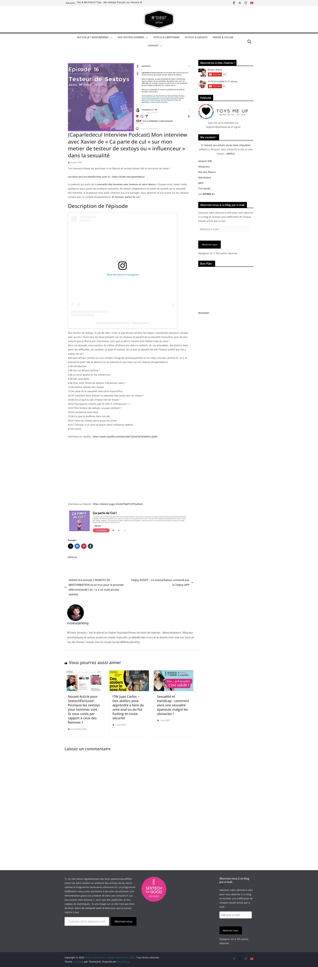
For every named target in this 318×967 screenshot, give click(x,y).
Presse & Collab (223, 37)
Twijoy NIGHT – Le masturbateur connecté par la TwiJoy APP (160, 582)
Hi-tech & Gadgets (196, 37)
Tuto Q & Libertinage (166, 37)
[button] (110, 37)
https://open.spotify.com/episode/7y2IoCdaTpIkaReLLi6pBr (125, 436)
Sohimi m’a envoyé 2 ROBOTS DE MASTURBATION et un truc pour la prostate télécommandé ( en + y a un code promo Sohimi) (96, 587)
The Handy (204, 188)
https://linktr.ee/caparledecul (128, 176)
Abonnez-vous (209, 244)
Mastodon (203, 312)
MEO (201, 183)
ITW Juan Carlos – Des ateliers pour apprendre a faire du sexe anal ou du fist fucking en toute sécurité (128, 707)
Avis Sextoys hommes (131, 37)
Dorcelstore (204, 177)
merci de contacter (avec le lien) (92, 908)
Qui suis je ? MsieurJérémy (93, 37)
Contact (153, 45)
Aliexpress (204, 166)
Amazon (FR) (205, 161)
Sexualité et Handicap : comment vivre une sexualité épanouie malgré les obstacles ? (173, 705)
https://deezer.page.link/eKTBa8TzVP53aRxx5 (118, 504)
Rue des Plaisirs (207, 172)
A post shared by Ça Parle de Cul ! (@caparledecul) (123, 323)
